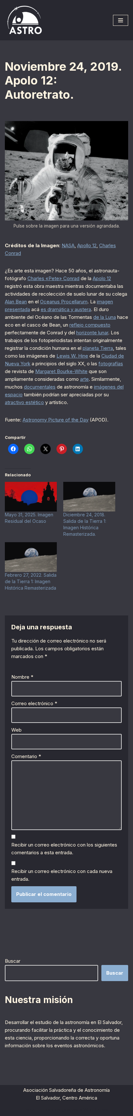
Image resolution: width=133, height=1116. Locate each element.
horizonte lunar (92, 333)
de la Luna (104, 317)
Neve (31, 1109)
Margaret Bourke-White (61, 371)
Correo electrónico (34, 703)
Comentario (26, 756)
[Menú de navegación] (120, 20)
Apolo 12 (102, 278)
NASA (68, 245)
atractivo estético (24, 402)
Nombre (22, 677)
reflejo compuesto (89, 325)
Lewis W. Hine (72, 356)
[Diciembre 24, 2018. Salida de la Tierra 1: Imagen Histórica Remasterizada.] (89, 497)
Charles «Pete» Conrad (53, 278)
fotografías (110, 363)
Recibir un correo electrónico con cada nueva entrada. (61, 875)
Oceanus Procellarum (63, 302)
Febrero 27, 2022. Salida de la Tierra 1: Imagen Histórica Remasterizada (30, 581)
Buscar (12, 961)
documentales (40, 387)
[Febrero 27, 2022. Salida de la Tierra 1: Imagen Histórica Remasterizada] (31, 557)
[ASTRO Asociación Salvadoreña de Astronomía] (24, 20)
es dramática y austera (66, 309)
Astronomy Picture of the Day (55, 420)
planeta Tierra (98, 348)
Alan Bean (16, 302)
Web (16, 730)
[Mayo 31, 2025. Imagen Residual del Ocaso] (31, 497)
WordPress (95, 1109)
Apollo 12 (87, 245)
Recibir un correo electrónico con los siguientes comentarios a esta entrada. (64, 849)
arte (84, 379)
